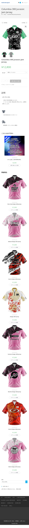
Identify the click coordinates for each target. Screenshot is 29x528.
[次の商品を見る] (27, 23)
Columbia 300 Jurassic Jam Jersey (14, 14)
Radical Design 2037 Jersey (14, 241)
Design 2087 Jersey (14, 316)
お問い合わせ (22, 521)
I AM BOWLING (14, 157)
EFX (14, 497)
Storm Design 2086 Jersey (14, 429)
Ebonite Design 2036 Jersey (14, 391)
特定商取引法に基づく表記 (9, 521)
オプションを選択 (14, 209)
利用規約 (17, 521)
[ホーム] (1, 14)
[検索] (26, 481)
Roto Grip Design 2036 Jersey (14, 204)
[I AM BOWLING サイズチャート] (3, 111)
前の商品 (5, 22)
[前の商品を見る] (2, 23)
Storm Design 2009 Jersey (14, 279)
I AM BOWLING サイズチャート (9, 115)
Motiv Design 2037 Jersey (14, 466)
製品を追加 (18, 489)
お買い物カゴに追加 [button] (14, 165)
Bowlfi (3, 503)
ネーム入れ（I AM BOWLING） (14, 159)
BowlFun (10, 503)
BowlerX (18, 503)
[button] (26, 26)
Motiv (19, 500)
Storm (25, 500)
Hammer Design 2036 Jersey (14, 354)
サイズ (3, 72)
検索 (2, 479)
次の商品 (23, 22)
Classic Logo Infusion (8, 500)
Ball (11, 505)
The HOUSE (4, 505)
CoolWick (8, 497)
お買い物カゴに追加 (15, 81)
